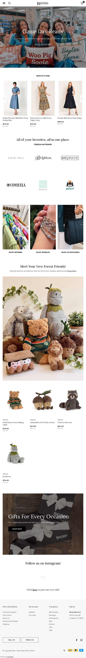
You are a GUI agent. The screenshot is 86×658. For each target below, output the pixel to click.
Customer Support (9, 603)
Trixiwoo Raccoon (65, 422)
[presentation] (4, 98)
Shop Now (71, 271)
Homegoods (53, 609)
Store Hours (7, 606)
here (35, 580)
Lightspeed (10, 648)
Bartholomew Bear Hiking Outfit (13, 423)
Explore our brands (43, 144)
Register (32, 603)
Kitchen (52, 615)
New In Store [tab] (43, 76)
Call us (11, 631)
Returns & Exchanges (10, 612)
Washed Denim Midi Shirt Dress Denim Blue (15, 119)
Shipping (6, 615)
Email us (29, 631)
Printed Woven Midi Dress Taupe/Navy (40, 119)
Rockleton (7, 476)
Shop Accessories (70, 252)
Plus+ (33, 642)
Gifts (50, 618)
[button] (4, 3)
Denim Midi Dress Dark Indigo (70, 118)
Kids (50, 612)
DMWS (26, 642)
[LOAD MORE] (43, 572)
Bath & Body (53, 603)
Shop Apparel (16, 252)
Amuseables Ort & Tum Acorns (42, 422)
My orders (32, 606)
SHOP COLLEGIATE (43, 44)
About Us (6, 609)
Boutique (52, 606)
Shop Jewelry (43, 252)
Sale (50, 621)
